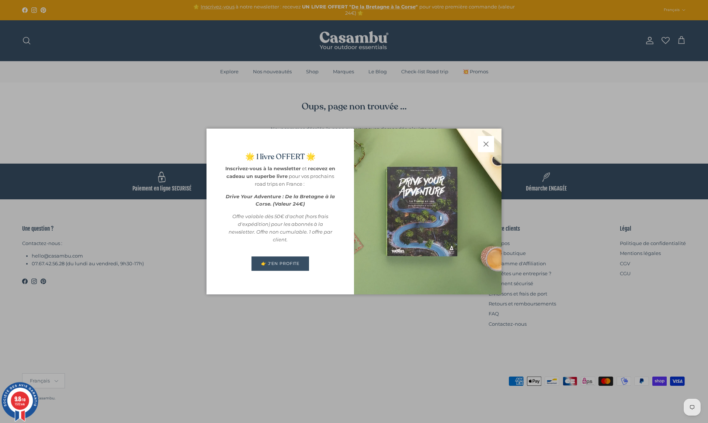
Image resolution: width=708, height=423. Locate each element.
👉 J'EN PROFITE (280, 263)
